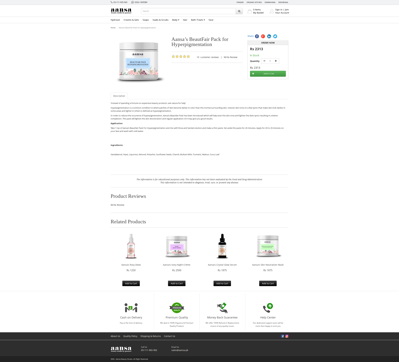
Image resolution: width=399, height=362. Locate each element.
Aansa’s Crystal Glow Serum (222, 264)
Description (119, 95)
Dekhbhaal (283, 2)
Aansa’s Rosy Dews (131, 264)
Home (113, 27)
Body (175, 19)
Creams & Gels (131, 19)
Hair (185, 19)
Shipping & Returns (150, 336)
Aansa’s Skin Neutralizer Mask (268, 264)
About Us (115, 336)
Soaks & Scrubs (160, 19)
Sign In (278, 9)
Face (211, 19)
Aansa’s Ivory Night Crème (176, 264)
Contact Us (169, 336)
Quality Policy (130, 336)
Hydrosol (115, 19)
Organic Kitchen (254, 2)
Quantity (255, 61)
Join (287, 9)
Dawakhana (270, 2)
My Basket (258, 12)
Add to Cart (269, 73)
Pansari (240, 2)
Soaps (146, 19)
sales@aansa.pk (179, 350)
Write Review (230, 57)
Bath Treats (197, 19)
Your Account (282, 12)
